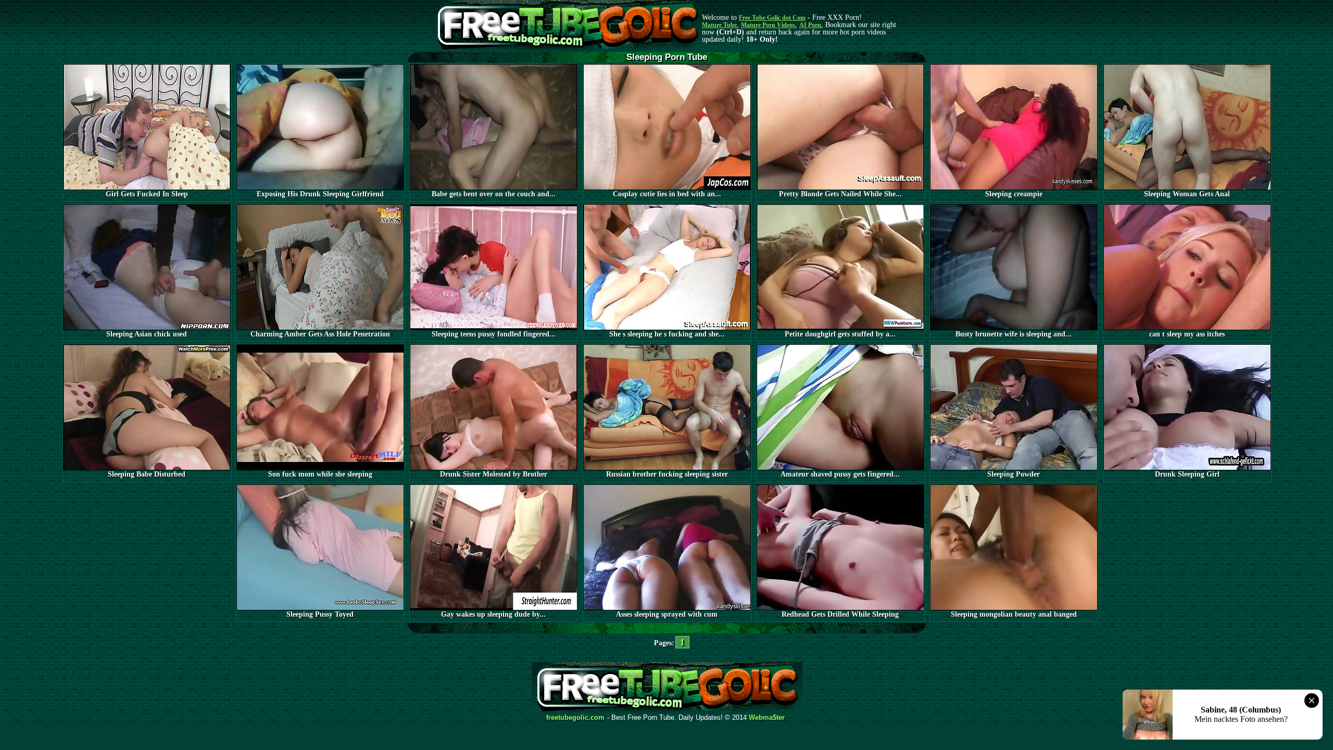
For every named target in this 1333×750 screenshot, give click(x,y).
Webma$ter (767, 717)
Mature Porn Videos (768, 25)
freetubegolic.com (575, 717)
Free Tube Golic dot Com (772, 17)
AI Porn (810, 25)
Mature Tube (719, 25)
